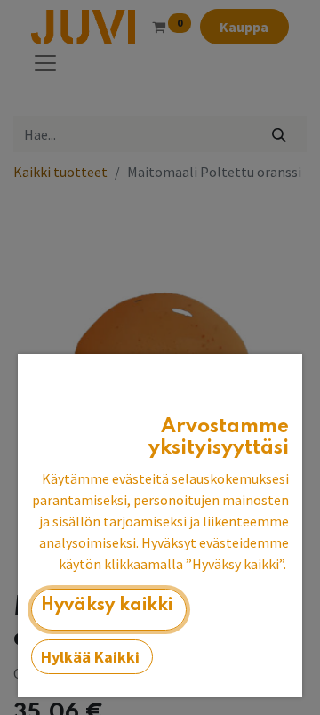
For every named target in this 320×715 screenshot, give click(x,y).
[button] (109, 610)
